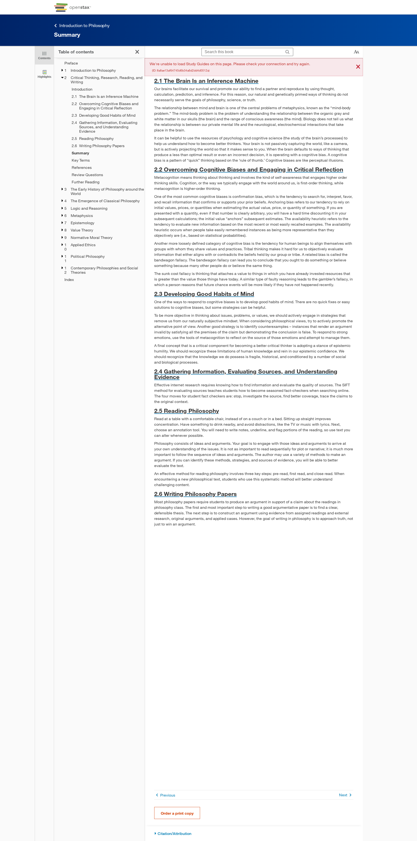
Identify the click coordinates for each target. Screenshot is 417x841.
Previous (167, 795)
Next (343, 794)
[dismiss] (358, 67)
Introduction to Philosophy (84, 25)
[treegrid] (99, 171)
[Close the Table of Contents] (137, 52)
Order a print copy (177, 813)
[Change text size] (356, 52)
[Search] (287, 52)
